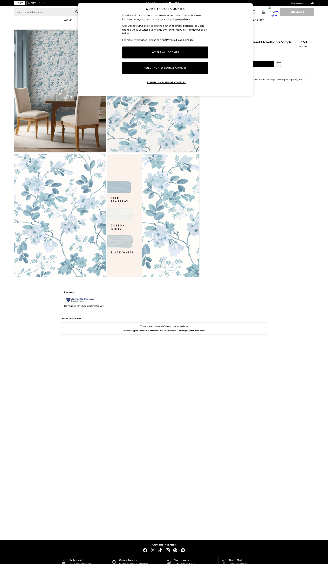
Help (312, 3)
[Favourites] (253, 12)
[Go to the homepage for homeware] (36, 3)
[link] (263, 12)
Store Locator (297, 3)
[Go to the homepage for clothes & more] (19, 3)
